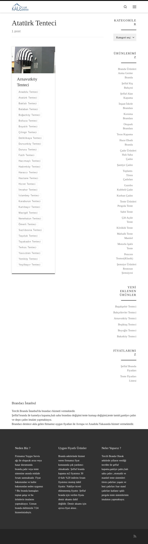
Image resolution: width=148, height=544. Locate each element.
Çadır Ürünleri (128, 150)
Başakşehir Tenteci (125, 306)
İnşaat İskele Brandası (126, 105)
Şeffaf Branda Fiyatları (128, 368)
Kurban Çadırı (125, 195)
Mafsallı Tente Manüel (125, 235)
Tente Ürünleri (128, 201)
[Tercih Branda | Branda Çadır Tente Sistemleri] (20, 6)
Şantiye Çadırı (125, 164)
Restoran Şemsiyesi (127, 270)
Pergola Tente (125, 205)
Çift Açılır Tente (127, 219)
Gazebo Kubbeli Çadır (125, 187)
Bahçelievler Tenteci (124, 312)
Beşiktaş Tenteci (127, 324)
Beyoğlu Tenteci (127, 330)
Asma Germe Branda (125, 75)
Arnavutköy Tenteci (125, 318)
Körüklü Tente (125, 227)
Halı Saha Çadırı (127, 156)
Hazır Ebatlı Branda (126, 142)
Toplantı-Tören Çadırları (128, 175)
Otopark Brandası (128, 126)
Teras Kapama (125, 134)
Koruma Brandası (128, 116)
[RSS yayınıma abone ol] (135, 536)
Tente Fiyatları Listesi (128, 378)
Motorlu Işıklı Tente (125, 246)
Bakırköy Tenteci (126, 336)
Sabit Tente (126, 211)
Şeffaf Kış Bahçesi (127, 85)
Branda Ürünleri (127, 68)
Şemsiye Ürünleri (126, 264)
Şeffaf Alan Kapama (126, 95)
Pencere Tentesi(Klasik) (124, 256)
